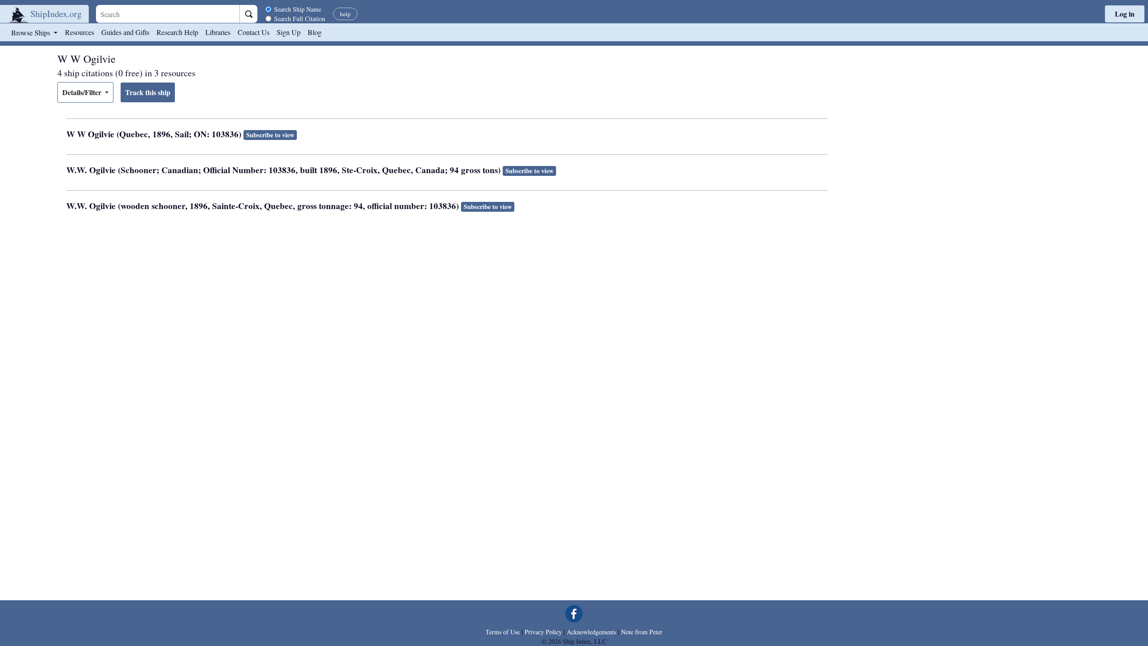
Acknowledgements (591, 632)
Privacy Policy (543, 632)
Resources (79, 32)
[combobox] (167, 14)
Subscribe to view (270, 135)
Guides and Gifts (125, 32)
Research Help (177, 32)
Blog (315, 32)
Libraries (217, 32)
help (345, 14)
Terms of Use (503, 632)
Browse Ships (31, 32)
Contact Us (254, 32)
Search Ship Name (297, 9)
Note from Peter (641, 632)
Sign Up (288, 32)
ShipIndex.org (56, 14)
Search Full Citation (299, 18)
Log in (1125, 14)
